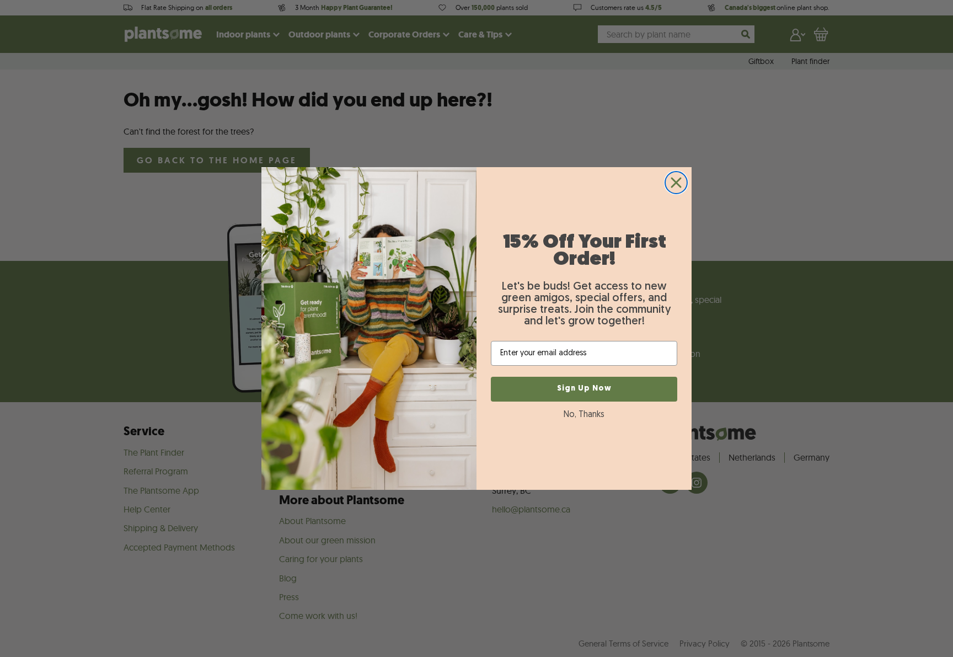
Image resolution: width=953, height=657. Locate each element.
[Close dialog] (676, 183)
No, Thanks (584, 414)
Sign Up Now (584, 388)
